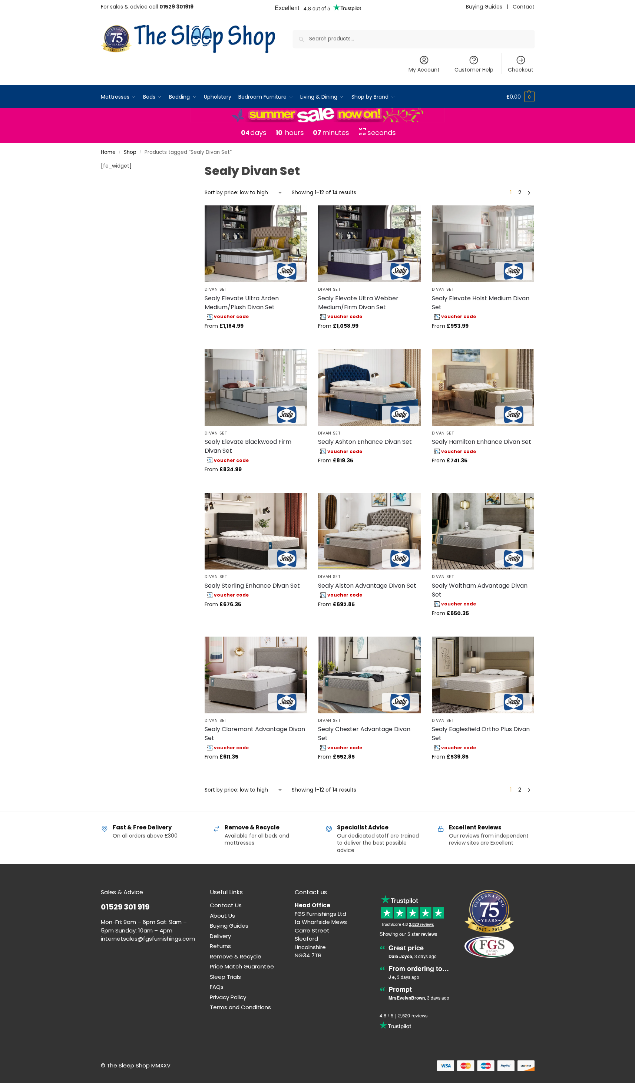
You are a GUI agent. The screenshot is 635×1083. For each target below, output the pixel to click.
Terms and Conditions (240, 1007)
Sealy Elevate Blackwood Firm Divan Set (248, 446)
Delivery (220, 936)
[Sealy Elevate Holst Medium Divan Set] (483, 243)
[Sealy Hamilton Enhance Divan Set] (483, 387)
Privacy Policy (228, 997)
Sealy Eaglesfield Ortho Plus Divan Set (481, 733)
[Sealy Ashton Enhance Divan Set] (369, 387)
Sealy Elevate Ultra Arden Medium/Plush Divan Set (242, 302)
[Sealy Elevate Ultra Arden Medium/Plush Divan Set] (256, 243)
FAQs (217, 987)
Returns (220, 946)
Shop (130, 152)
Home (108, 152)
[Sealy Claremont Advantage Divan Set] (256, 675)
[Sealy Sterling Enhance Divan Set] (256, 531)
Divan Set (216, 289)
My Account (424, 69)
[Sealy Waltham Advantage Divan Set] (483, 531)
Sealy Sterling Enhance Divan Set (252, 585)
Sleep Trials (225, 977)
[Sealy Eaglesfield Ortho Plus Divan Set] (483, 675)
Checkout (520, 69)
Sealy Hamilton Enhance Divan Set (481, 442)
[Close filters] (176, 167)
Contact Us (226, 905)
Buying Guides (484, 6)
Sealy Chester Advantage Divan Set (364, 733)
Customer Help (473, 69)
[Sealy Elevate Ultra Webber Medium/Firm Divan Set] (369, 243)
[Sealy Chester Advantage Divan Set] (369, 675)
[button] (520, 97)
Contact (524, 6)
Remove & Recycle (235, 956)
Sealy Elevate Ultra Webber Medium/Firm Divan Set (358, 302)
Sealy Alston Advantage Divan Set (367, 585)
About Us (222, 915)
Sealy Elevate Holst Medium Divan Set (480, 302)
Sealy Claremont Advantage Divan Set (255, 733)
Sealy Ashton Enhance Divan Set (365, 442)
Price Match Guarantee (242, 966)
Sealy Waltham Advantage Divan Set (479, 590)
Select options (256, 342)
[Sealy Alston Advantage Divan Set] (369, 531)
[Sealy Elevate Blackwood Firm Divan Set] (256, 387)
